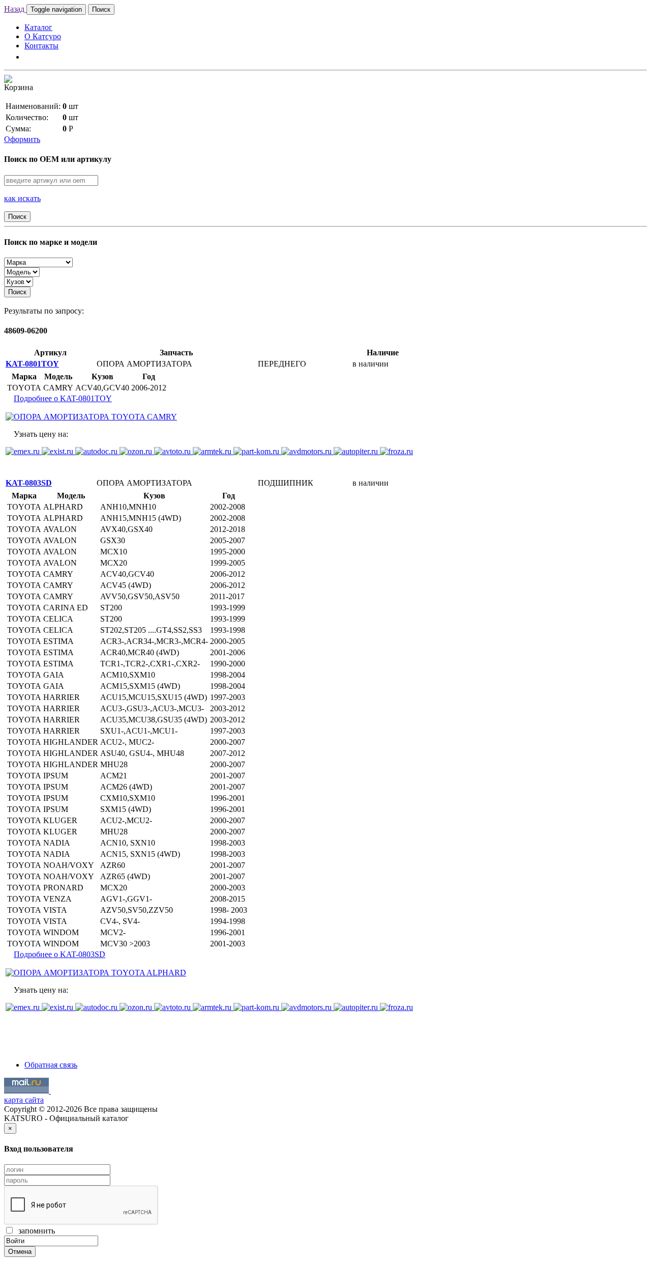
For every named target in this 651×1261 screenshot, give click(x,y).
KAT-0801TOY (32, 363)
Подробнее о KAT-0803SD (59, 954)
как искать (22, 198)
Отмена (20, 1251)
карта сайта (24, 1100)
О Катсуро (42, 36)
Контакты (41, 45)
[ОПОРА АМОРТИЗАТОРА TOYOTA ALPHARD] (96, 972)
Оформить (22, 139)
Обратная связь (50, 1064)
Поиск (101, 9)
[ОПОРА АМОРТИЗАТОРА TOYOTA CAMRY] (91, 416)
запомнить (34, 1230)
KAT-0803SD (29, 483)
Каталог (38, 27)
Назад (15, 9)
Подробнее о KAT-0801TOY (63, 398)
